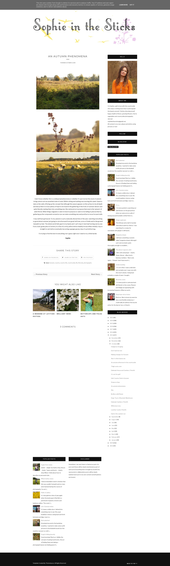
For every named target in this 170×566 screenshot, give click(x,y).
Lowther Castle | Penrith (118, 410)
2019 (111, 323)
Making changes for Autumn (119, 354)
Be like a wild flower (117, 394)
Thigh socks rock (116, 366)
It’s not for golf (115, 374)
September (114, 417)
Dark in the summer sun (118, 414)
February (114, 437)
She (112, 390)
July (112, 422)
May (112, 428)
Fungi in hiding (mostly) (123, 175)
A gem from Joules (46, 465)
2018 (111, 326)
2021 (111, 317)
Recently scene (120, 279)
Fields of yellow (45, 492)
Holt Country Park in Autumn (120, 378)
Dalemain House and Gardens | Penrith (123, 370)
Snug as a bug (115, 382)
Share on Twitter (71, 257)
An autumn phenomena (118, 386)
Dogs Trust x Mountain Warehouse (122, 398)
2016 (111, 332)
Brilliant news (64, 314)
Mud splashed (120, 160)
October (114, 344)
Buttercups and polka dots (91, 315)
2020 (111, 320)
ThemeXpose (50, 563)
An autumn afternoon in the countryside (123, 362)
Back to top (131, 563)
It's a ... (118, 205)
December (114, 338)
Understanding (120, 264)
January (113, 440)
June (112, 425)
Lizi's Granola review (122, 190)
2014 (111, 443)
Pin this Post (88, 257)
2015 (111, 335)
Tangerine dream (121, 235)
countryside (71, 263)
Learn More (123, 5)
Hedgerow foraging (117, 346)
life (77, 263)
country (57, 263)
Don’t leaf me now (116, 350)
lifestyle (80, 263)
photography (88, 263)
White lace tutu (116, 406)
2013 (111, 446)
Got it (132, 5)
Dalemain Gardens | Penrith (119, 402)
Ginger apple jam (121, 220)
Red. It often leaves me (118, 358)
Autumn (51, 263)
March (113, 434)
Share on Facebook (51, 257)
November (114, 341)
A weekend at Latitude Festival (44, 315)
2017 (111, 329)
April (112, 431)
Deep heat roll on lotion (123, 294)
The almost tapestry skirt (123, 250)
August (113, 419)
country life (63, 263)
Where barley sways (47, 478)
